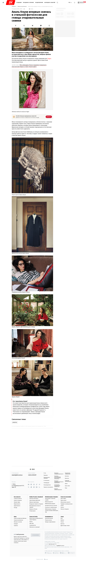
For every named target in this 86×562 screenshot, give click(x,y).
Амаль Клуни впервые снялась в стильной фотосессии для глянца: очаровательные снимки (40, 6)
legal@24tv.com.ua (60, 545)
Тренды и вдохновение (50, 521)
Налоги (62, 507)
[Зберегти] (49, 26)
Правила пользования (48, 487)
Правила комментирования (58, 489)
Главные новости (18, 498)
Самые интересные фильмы (20, 518)
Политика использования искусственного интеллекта (57, 477)
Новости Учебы (33, 516)
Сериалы (16, 525)
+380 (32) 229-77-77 (52, 544)
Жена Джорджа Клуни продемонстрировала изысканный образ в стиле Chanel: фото (29, 65)
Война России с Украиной (36, 496)
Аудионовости (17, 505)
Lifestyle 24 (14, 6)
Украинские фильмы (18, 520)
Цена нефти (63, 498)
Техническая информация (67, 473)
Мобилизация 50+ (49, 501)
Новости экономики (66, 496)
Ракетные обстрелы (33, 498)
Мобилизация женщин (50, 503)
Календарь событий (49, 2)
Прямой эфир (17, 502)
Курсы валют (63, 500)
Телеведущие (46, 482)
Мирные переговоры (34, 502)
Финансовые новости (65, 502)
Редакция (46, 475)
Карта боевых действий (34, 500)
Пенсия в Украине (65, 509)
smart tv (63, 553)
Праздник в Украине (28, 2)
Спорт (62, 516)
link (28, 484)
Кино (15, 516)
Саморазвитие (32, 525)
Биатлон (62, 523)
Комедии (16, 523)
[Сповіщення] (75, 2)
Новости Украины (18, 500)
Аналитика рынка (49, 518)
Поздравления (39, 2)
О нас (45, 473)
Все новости (17, 496)
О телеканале (46, 480)
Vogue (49, 58)
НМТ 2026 (31, 523)
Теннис (62, 521)
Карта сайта (67, 485)
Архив (66, 483)
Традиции (19, 2)
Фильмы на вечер (18, 521)
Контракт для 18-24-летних (51, 505)
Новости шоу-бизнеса (22, 6)
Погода (15, 507)
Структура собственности (68, 481)
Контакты (67, 476)
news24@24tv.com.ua (17, 475)
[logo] (10, 2)
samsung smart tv (71, 553)
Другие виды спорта (65, 525)
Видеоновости (17, 503)
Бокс (62, 518)
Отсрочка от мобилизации (51, 507)
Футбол (62, 520)
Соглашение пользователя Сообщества (57, 485)
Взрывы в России (33, 509)
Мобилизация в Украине (51, 496)
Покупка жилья (48, 520)
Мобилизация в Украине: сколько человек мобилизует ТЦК (51, 511)
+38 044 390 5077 (32, 475)
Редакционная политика (47, 478)
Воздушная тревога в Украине (36, 503)
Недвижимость (49, 516)
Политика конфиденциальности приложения (58, 482)
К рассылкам (35, 535)
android (48, 553)
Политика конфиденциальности (58, 473)
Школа (30, 521)
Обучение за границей (34, 527)
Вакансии (67, 478)
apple (56, 553)
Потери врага (32, 510)
